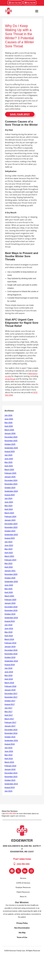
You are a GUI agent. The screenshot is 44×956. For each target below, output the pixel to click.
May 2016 (8, 755)
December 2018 (11, 650)
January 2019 (10, 647)
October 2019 (10, 614)
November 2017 (11, 697)
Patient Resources (23, 892)
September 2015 (11, 784)
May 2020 (8, 589)
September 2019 (11, 618)
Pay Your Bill (31, 3)
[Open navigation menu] (36, 11)
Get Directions (23, 859)
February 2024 (10, 517)
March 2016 (9, 762)
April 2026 (9, 426)
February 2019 (10, 643)
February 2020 (10, 600)
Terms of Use (22, 937)
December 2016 (11, 730)
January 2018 (10, 690)
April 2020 (9, 592)
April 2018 (9, 679)
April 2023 (9, 553)
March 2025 (9, 470)
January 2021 (10, 571)
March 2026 (9, 430)
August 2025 (10, 451)
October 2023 (10, 531)
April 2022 (9, 567)
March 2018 (9, 683)
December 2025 (11, 437)
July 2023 (8, 542)
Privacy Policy (22, 923)
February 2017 (10, 722)
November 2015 (11, 777)
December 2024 (11, 480)
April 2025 (9, 466)
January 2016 (10, 769)
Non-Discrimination (22, 928)
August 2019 (10, 621)
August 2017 (10, 704)
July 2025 (8, 455)
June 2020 (9, 585)
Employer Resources (23, 887)
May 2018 (8, 675)
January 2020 (10, 603)
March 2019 (9, 639)
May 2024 (8, 506)
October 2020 (10, 578)
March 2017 (9, 719)
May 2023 (8, 549)
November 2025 (11, 441)
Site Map (22, 933)
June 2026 (9, 419)
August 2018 (10, 665)
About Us (23, 896)
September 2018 (11, 661)
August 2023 (10, 538)
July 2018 (8, 668)
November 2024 (11, 484)
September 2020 (11, 582)
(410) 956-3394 (10, 813)
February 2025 (10, 473)
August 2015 (10, 787)
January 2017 (10, 726)
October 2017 (10, 701)
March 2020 (9, 596)
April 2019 (9, 636)
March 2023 (9, 556)
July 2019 (8, 625)
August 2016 (10, 744)
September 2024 (11, 491)
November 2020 (11, 574)
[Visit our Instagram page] (31, 871)
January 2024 (10, 520)
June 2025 (9, 459)
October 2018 (10, 657)
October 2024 (10, 488)
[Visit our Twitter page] (18, 871)
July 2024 (8, 498)
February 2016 (10, 766)
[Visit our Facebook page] (12, 871)
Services (23, 878)
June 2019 (9, 629)
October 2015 (10, 780)
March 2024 (9, 513)
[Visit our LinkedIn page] (25, 871)
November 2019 (11, 610)
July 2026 (8, 415)
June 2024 (9, 502)
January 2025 (10, 477)
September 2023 (11, 535)
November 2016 (11, 733)
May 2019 (8, 632)
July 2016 (8, 748)
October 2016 (10, 737)
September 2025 (11, 448)
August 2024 (10, 495)
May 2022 (8, 563)
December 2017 (11, 694)
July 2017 (8, 708)
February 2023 (10, 560)
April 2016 (9, 759)
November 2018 (11, 654)
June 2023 (9, 545)
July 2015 (8, 791)
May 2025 (8, 462)
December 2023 (11, 524)
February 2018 (10, 686)
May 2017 (8, 712)
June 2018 (9, 672)
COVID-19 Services (23, 883)
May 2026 (8, 423)
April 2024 (9, 509)
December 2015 (11, 773)
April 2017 (9, 715)
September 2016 (11, 740)
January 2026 (10, 433)
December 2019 (11, 607)
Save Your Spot (16, 3)
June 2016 (9, 751)
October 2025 (10, 444)
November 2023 (11, 527)
